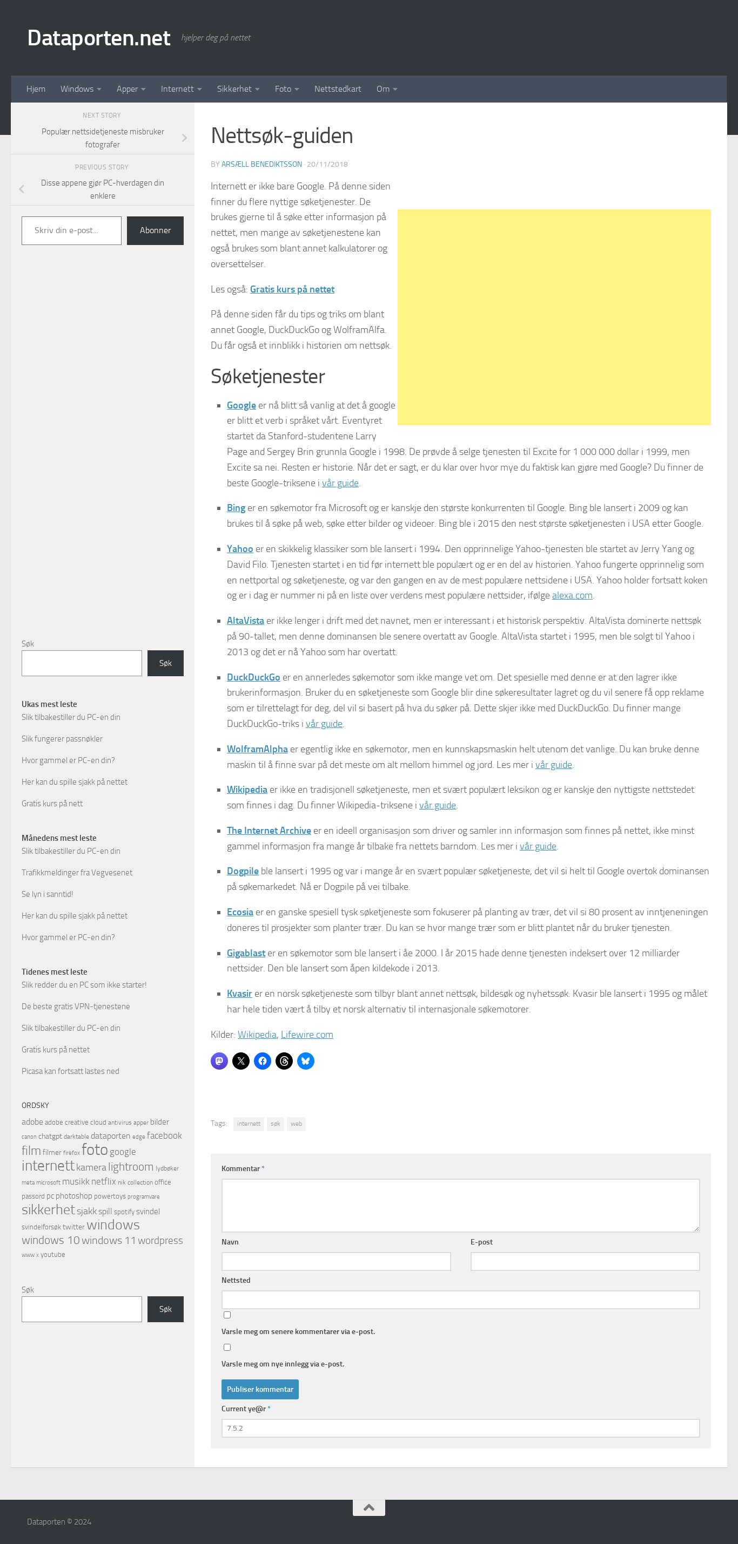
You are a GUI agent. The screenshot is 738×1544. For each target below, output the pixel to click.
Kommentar (243, 1168)
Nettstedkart (337, 89)
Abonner (155, 230)
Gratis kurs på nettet (56, 1050)
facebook (164, 1135)
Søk (28, 644)
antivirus (120, 1122)
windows (113, 1224)
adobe (32, 1122)
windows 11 (109, 1240)
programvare (144, 1196)
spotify (124, 1212)
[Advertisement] (554, 317)
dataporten (111, 1136)
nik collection (135, 1182)
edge (138, 1136)
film (31, 1151)
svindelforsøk (41, 1227)
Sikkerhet (234, 89)
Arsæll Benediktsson (262, 164)
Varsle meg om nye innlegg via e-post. (283, 1364)
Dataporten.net (98, 37)
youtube (53, 1254)
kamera (91, 1167)
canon (29, 1136)
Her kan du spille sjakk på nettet (75, 782)
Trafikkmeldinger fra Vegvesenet (77, 873)
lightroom (131, 1166)
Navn (230, 1242)
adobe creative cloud (75, 1122)
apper (141, 1122)
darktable (76, 1136)
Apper (127, 89)
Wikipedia (257, 1034)
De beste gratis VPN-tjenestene (76, 1006)
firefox (71, 1153)
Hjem (35, 89)
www (28, 1255)
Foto (283, 89)
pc (50, 1196)
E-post (482, 1242)
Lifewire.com (307, 1034)
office (163, 1182)
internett (248, 1123)
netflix (103, 1181)
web (296, 1123)
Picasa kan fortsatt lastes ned (70, 1071)
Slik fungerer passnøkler (62, 739)
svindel (148, 1211)
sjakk (87, 1211)
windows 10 (51, 1240)
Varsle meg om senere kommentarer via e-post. (298, 1331)
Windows (77, 89)
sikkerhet (48, 1209)
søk (275, 1123)
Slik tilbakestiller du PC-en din (71, 717)
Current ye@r (246, 1408)
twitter (74, 1227)
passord (33, 1196)
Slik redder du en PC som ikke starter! (84, 985)
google (123, 1151)
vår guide (340, 483)
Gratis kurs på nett (52, 803)
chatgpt (50, 1136)
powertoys (110, 1196)
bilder (159, 1122)
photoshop (74, 1196)
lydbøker (167, 1168)
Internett (177, 89)
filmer (52, 1152)
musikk (76, 1181)
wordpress (160, 1240)
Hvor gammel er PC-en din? (68, 760)
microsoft (48, 1182)
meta (28, 1182)
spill (105, 1211)
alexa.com (572, 595)
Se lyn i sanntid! (47, 894)
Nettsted (236, 1280)
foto (95, 1149)
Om (383, 89)
